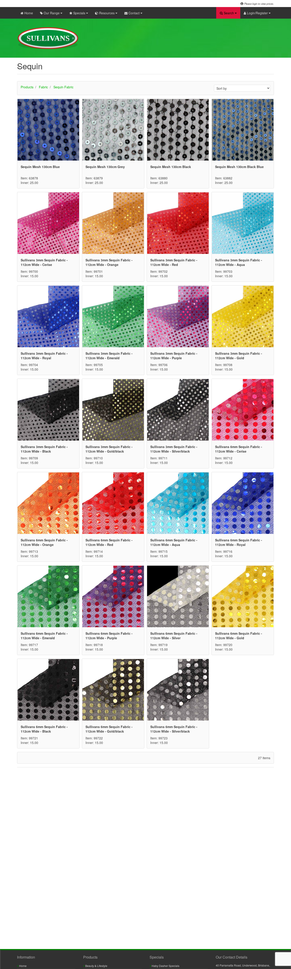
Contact (134, 13)
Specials (79, 13)
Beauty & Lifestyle (96, 966)
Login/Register (257, 13)
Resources (106, 13)
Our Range (51, 13)
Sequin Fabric (63, 87)
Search (229, 13)
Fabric (43, 87)
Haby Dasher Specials (165, 966)
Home (28, 13)
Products (27, 87)
